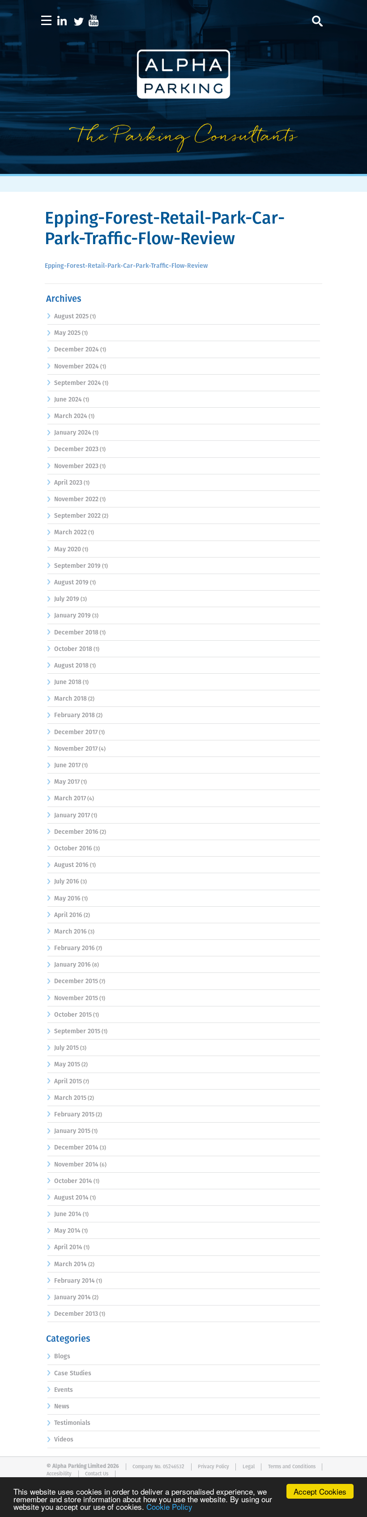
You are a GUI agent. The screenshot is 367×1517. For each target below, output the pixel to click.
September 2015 (77, 1031)
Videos (63, 1440)
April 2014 (68, 1247)
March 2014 (70, 1264)
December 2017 (76, 732)
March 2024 (70, 416)
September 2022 (77, 516)
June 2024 (68, 400)
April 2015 (68, 1081)
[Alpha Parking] (183, 168)
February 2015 (74, 1114)
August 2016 (71, 865)
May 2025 (67, 333)
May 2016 (67, 899)
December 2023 (76, 449)
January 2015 (72, 1131)
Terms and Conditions (292, 1466)
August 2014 (71, 1198)
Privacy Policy (213, 1466)
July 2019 (66, 599)
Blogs (62, 1356)
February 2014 (74, 1281)
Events (63, 1390)
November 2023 (76, 466)
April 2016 (68, 915)
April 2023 (68, 483)
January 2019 (72, 616)
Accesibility (59, 1473)
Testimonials (72, 1423)
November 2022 (76, 499)
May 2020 (67, 549)
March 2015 (70, 1098)
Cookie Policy (169, 1506)
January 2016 (72, 965)
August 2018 (71, 666)
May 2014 (67, 1231)
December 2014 (76, 1148)
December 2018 (76, 633)
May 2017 (67, 782)
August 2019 (71, 582)
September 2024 (77, 383)
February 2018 (74, 715)
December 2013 (76, 1314)
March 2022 (70, 532)
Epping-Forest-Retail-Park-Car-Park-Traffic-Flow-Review (126, 266)
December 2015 (76, 981)
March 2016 (70, 932)
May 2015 (67, 1064)
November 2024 (76, 366)
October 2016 (73, 848)
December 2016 (76, 832)
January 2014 (72, 1297)
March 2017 (70, 798)
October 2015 (73, 1015)
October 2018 (73, 649)
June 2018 (67, 682)
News (61, 1406)
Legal (249, 1466)
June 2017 (67, 765)
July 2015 (66, 1048)
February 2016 (74, 948)
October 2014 (73, 1181)
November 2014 (76, 1165)
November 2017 (76, 749)
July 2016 (66, 882)
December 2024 (76, 350)
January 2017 (72, 815)
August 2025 (71, 316)
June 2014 (67, 1214)
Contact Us (96, 1473)
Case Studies (72, 1373)
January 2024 (72, 433)
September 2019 (77, 566)
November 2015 (76, 998)
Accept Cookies (320, 1491)
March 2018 (70, 699)
